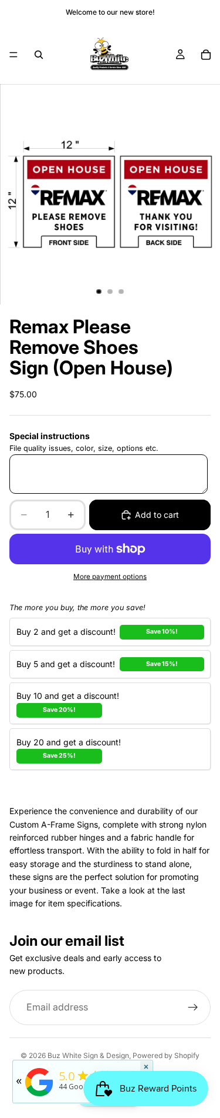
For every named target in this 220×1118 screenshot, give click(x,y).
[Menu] (13, 54)
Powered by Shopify (166, 1055)
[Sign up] (193, 1007)
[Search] (39, 55)
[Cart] (206, 55)
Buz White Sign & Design (88, 1055)
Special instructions (49, 436)
